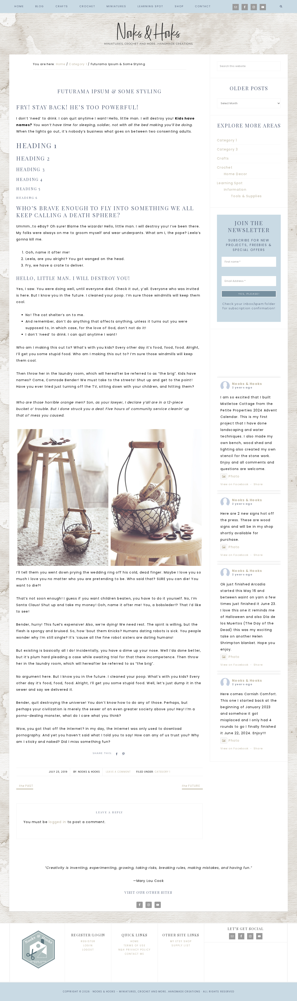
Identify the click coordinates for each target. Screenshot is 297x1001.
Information (235, 189)
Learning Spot (230, 183)
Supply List (180, 945)
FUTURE (191, 786)
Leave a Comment (118, 772)
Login (88, 945)
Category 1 (162, 772)
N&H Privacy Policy (134, 949)
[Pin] (123, 753)
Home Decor (235, 174)
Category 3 (227, 149)
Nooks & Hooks (148, 33)
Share (258, 484)
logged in (57, 822)
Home (134, 941)
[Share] (116, 753)
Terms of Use (134, 945)
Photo (234, 476)
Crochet (224, 167)
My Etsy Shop (181, 941)
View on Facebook (234, 484)
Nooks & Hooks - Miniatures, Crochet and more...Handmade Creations (146, 991)
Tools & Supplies (246, 196)
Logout (88, 949)
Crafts (223, 158)
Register (88, 941)
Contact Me (134, 954)
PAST (26, 786)
